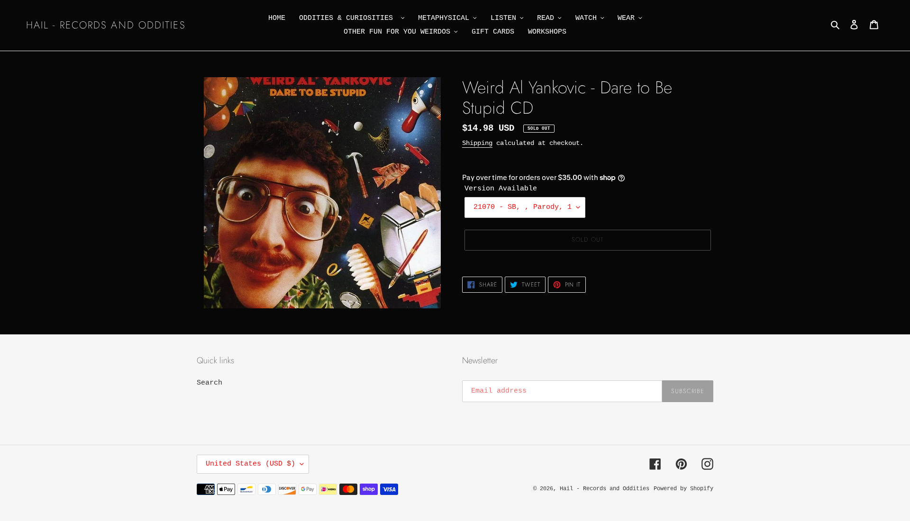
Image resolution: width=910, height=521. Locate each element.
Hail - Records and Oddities (106, 25)
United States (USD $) (250, 464)
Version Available (500, 189)
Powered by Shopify (683, 488)
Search (209, 383)
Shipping (477, 143)
